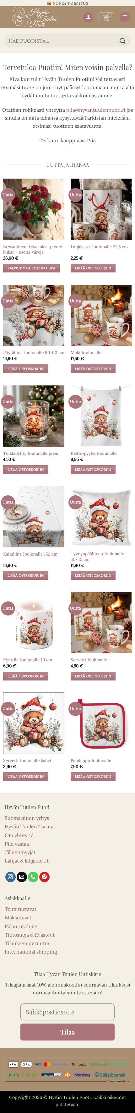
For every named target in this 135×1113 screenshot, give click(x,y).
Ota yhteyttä (19, 835)
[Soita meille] (33, 877)
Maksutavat (18, 917)
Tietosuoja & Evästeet (30, 935)
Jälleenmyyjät (20, 852)
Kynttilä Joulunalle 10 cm (27, 660)
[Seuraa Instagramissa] (10, 877)
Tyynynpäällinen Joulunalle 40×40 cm (97, 556)
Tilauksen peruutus (27, 943)
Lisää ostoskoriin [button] (93, 268)
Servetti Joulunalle (89, 660)
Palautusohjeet (22, 926)
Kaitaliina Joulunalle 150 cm (30, 554)
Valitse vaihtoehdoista (31, 268)
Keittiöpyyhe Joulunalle (93, 453)
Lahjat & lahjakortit (27, 861)
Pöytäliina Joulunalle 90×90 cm (33, 352)
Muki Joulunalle (86, 352)
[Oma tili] (88, 17)
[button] (106, 17)
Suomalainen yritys (27, 818)
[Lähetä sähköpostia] (22, 877)
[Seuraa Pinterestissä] (44, 877)
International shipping (31, 952)
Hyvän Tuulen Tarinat (30, 826)
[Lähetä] (122, 41)
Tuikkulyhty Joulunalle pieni (30, 453)
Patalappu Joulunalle (91, 760)
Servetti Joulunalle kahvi (27, 760)
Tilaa (67, 1032)
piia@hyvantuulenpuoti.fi (95, 110)
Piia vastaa (17, 844)
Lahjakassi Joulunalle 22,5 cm (99, 247)
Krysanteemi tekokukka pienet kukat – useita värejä (32, 249)
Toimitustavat (20, 909)
